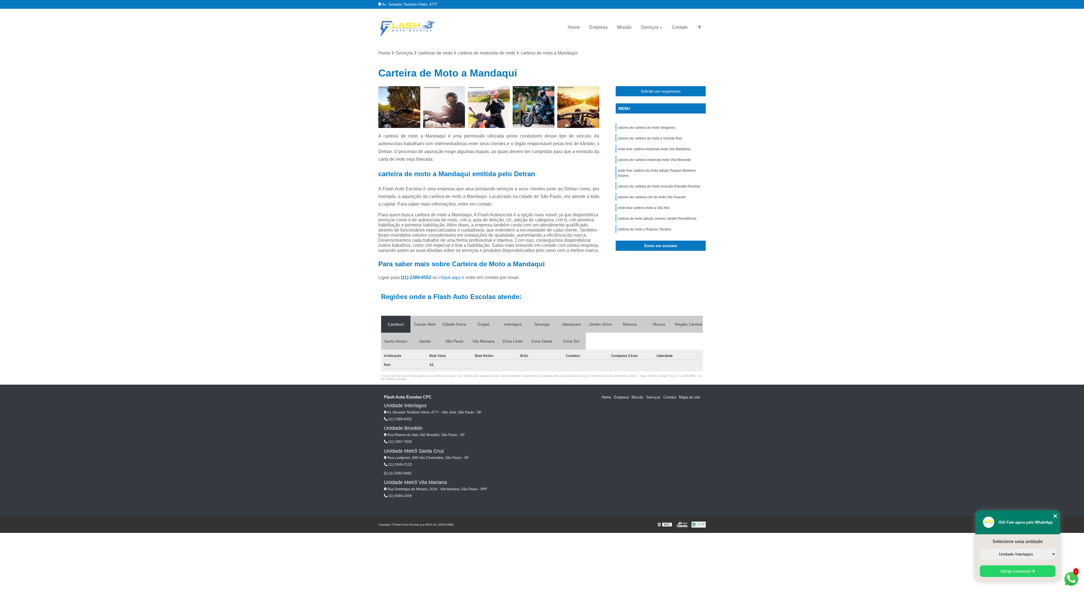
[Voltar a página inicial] (406, 27)
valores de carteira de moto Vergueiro (646, 128)
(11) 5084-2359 (399, 496)
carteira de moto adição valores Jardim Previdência (657, 219)
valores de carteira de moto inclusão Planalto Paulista (659, 186)
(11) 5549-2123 (399, 465)
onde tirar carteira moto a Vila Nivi (644, 208)
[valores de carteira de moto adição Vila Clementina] (489, 107)
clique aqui (450, 277)
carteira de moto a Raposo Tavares (644, 229)
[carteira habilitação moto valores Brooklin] (534, 107)
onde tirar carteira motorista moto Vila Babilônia (654, 149)
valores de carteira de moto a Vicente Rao (650, 138)
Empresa (598, 27)
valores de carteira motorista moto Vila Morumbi (654, 160)
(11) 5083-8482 (399, 473)
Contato (680, 27)
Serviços (650, 27)
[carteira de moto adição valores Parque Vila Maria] (444, 107)
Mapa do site (689, 397)
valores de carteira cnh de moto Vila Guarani (652, 197)
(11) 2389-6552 (416, 277)
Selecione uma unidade (1018, 541)
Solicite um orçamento (661, 91)
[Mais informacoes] (699, 27)
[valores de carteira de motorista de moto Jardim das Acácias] (578, 107)
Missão (624, 27)
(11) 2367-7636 (399, 442)
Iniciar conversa (1016, 571)
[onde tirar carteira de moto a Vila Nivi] (399, 107)
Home (574, 27)
